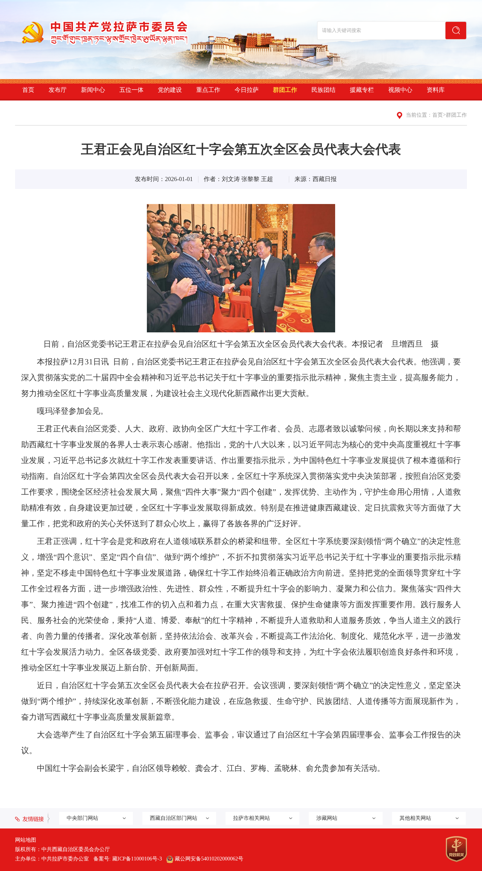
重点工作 (208, 90)
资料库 (436, 90)
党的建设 (170, 90)
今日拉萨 (247, 90)
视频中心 (400, 90)
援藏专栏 (362, 90)
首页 (28, 90)
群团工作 (285, 90)
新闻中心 (93, 90)
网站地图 (25, 840)
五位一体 (131, 90)
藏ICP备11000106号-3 (137, 859)
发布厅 (58, 90)
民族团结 (323, 90)
